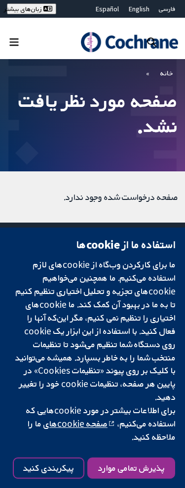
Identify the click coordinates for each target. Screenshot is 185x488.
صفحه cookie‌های (75, 423)
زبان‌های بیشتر (25, 8)
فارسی (167, 8)
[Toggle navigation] (14, 41)
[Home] (129, 42)
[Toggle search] (151, 41)
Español (107, 8)
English (139, 8)
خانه (166, 73)
